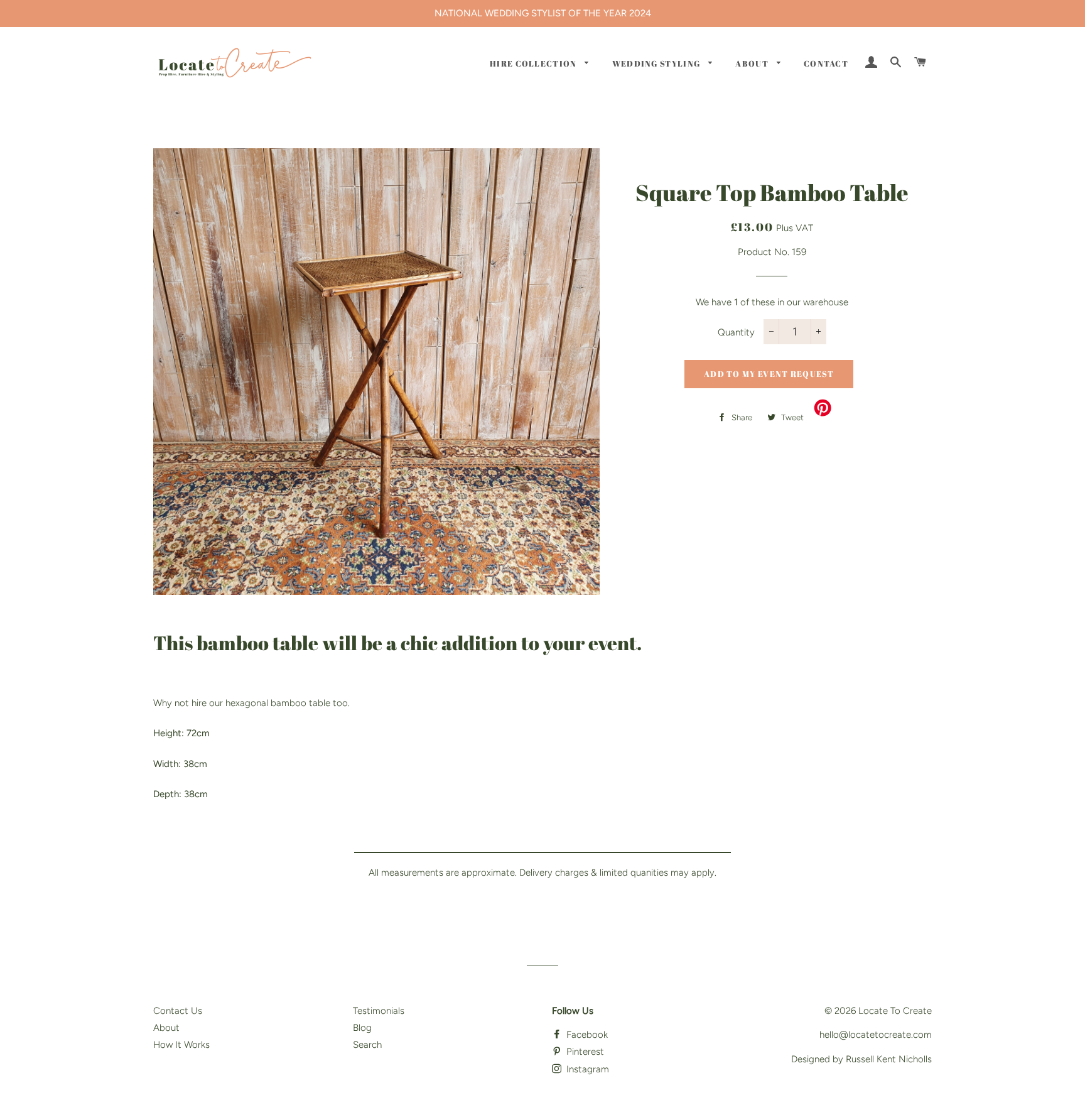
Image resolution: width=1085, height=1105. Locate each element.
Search (367, 1044)
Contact (826, 63)
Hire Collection (534, 63)
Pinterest (584, 1051)
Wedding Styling (657, 63)
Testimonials (378, 1010)
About (752, 63)
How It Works (181, 1044)
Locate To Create (895, 1010)
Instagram (586, 1069)
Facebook (586, 1034)
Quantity (736, 332)
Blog (362, 1027)
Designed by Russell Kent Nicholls (861, 1059)
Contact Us (177, 1010)
